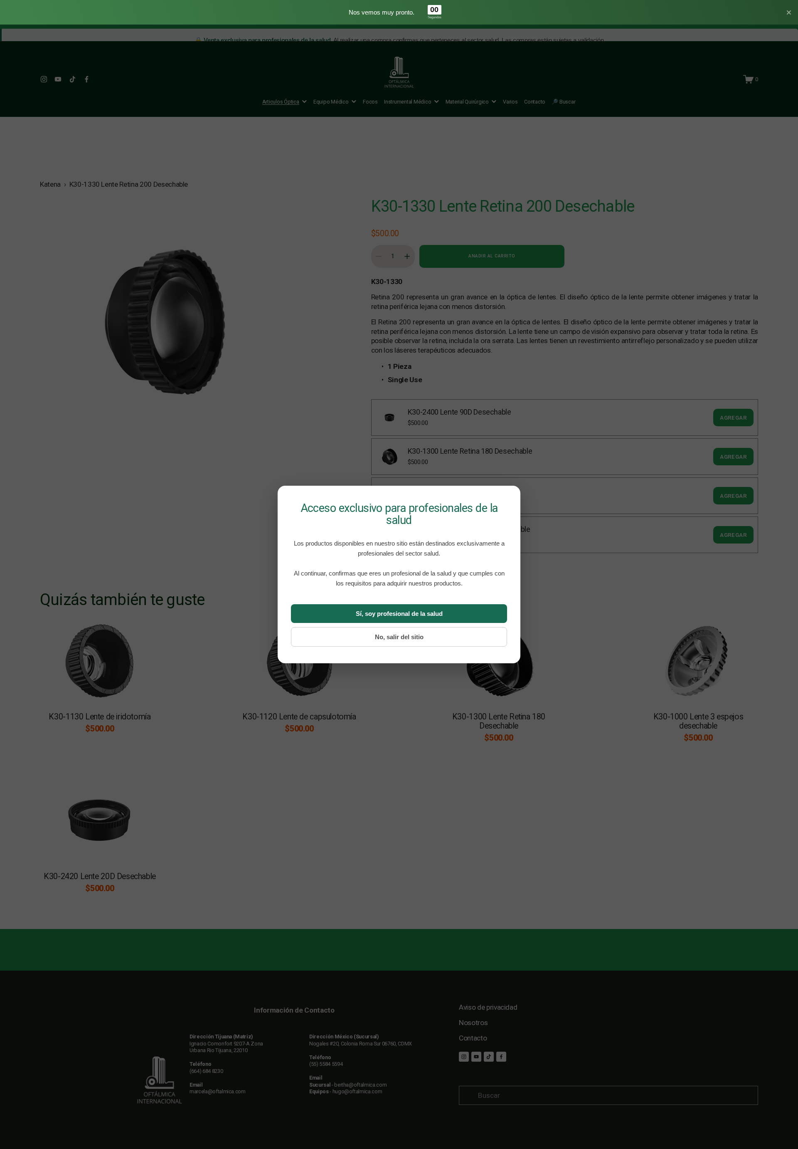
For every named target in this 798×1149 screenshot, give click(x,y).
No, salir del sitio (399, 636)
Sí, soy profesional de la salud (399, 613)
